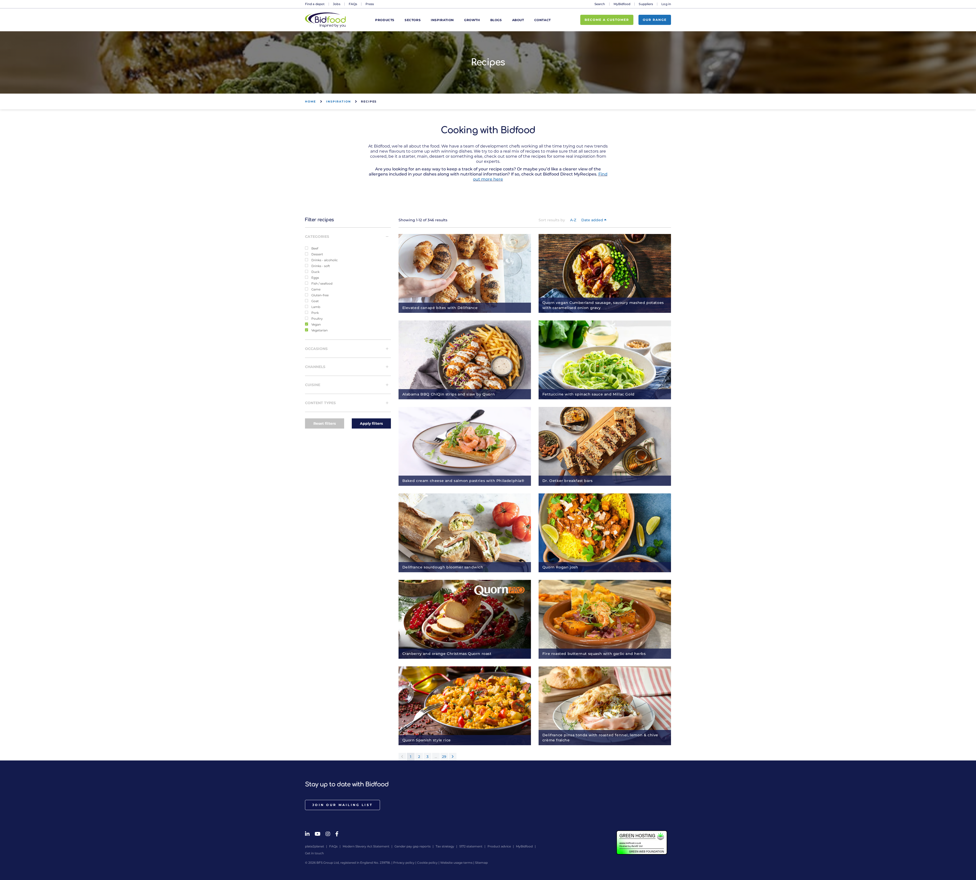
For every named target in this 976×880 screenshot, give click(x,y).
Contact (542, 20)
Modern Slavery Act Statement (366, 846)
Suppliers (646, 4)
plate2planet (314, 846)
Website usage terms (456, 862)
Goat (315, 301)
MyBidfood (622, 4)
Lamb (315, 307)
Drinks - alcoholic (324, 260)
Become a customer (607, 20)
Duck (315, 271)
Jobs (336, 4)
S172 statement (470, 846)
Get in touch (314, 853)
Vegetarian (319, 330)
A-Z (573, 220)
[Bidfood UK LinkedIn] (307, 834)
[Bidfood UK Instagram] (328, 834)
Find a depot (315, 4)
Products (384, 20)
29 (444, 756)
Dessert (317, 254)
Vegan (316, 324)
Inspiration (442, 20)
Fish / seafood (321, 283)
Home (310, 101)
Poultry (317, 318)
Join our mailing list (342, 805)
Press (369, 4)
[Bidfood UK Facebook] (337, 834)
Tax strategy (445, 846)
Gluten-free (320, 295)
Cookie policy (427, 862)
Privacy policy (404, 862)
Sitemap (481, 862)
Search (599, 4)
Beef (314, 248)
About (518, 20)
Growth (472, 20)
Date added (592, 220)
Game (316, 289)
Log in (666, 4)
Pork (315, 312)
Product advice (499, 846)
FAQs (353, 4)
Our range (655, 20)
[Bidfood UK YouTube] (318, 834)
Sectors (413, 20)
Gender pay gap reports (412, 846)
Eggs (315, 277)
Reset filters (324, 423)
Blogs (496, 20)
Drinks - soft (320, 266)
